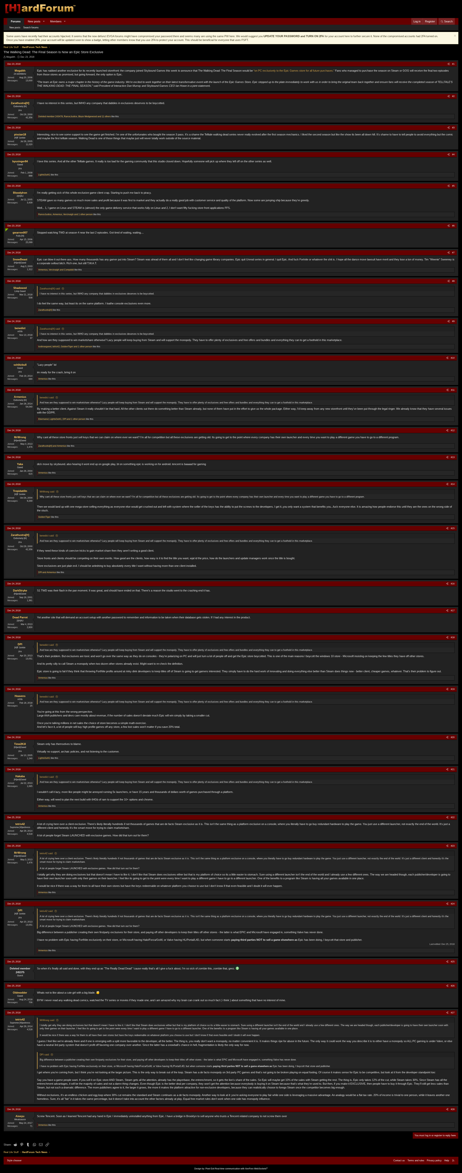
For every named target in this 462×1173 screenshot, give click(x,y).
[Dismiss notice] (454, 36)
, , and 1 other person (65, 214)
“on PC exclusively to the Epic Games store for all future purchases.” (294, 70)
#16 (453, 583)
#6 (453, 226)
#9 (453, 321)
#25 (453, 961)
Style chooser (14, 1160)
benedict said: (47, 397)
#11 (453, 390)
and (52, 446)
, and (56, 270)
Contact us (399, 1160)
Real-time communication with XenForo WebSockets (241, 1168)
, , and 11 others (74, 116)
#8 (453, 281)
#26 (453, 986)
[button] (44, 21)
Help (446, 1160)
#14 (453, 484)
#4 (453, 154)
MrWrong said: (47, 491)
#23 (453, 846)
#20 (453, 737)
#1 (453, 64)
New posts (34, 21)
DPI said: (44, 1054)
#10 (453, 358)
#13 (453, 457)
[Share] (448, 64)
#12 (453, 430)
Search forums (31, 27)
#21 (453, 769)
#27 (453, 1012)
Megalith (10, 57)
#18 (453, 637)
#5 (453, 186)
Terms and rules (415, 1160)
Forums (16, 21)
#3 (453, 127)
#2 (453, 96)
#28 (453, 1109)
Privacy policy (434, 1160)
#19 (453, 689)
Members (56, 21)
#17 (453, 610)
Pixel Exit (209, 1168)
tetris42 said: (46, 853)
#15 (453, 528)
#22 (453, 817)
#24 (453, 904)
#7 (453, 252)
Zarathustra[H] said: (50, 288)
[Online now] (6, 229)
